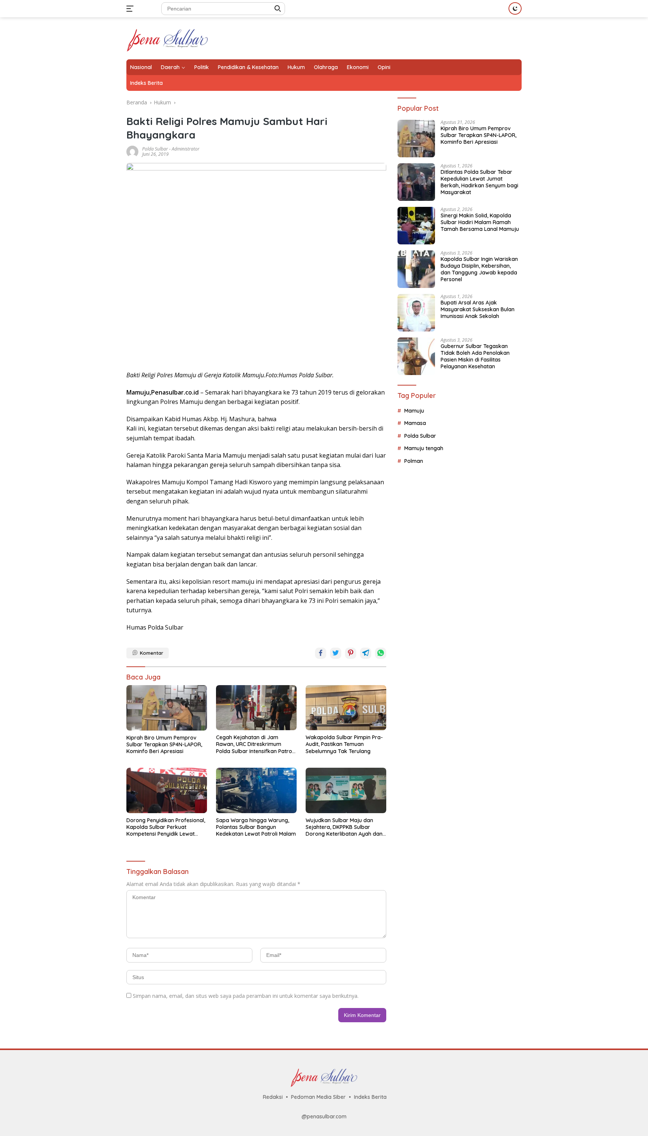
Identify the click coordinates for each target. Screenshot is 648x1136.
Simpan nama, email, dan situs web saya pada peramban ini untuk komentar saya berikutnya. (245, 995)
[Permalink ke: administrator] (132, 150)
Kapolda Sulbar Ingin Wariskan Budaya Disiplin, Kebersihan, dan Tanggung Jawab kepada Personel (479, 269)
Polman (413, 461)
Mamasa (415, 423)
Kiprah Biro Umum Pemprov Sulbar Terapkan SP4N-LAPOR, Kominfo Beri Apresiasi (164, 744)
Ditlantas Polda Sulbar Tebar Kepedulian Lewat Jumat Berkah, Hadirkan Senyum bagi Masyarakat (479, 182)
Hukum (296, 67)
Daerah (170, 67)
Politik (201, 67)
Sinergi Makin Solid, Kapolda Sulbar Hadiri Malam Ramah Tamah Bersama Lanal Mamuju (480, 222)
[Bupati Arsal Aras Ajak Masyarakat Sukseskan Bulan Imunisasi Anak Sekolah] (416, 312)
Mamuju (414, 410)
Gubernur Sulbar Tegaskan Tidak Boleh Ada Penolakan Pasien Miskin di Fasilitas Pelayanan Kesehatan (475, 356)
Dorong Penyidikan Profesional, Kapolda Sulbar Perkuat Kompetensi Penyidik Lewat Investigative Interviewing (165, 827)
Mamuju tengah (423, 448)
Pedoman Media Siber (318, 1097)
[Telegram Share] (365, 653)
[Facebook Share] (320, 653)
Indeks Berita (146, 83)
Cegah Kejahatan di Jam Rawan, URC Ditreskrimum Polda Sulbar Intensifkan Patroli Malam (255, 744)
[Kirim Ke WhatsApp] (380, 653)
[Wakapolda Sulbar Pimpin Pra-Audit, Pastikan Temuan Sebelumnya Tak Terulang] (346, 707)
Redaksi (273, 1097)
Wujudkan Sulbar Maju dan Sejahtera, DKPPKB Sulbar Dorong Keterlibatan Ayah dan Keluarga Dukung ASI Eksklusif (344, 827)
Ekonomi (358, 67)
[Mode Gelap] (515, 8)
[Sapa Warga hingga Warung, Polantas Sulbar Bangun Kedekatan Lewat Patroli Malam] (256, 790)
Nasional (141, 67)
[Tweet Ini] (335, 653)
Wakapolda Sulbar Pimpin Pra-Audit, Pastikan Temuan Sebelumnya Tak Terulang (344, 744)
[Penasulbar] (167, 37)
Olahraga (326, 67)
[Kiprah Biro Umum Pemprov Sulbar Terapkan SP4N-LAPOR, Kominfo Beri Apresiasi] (166, 708)
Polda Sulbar (155, 149)
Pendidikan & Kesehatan (248, 67)
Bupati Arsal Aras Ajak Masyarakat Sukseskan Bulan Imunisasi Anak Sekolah (477, 309)
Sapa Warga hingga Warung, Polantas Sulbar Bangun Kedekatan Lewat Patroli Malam (256, 827)
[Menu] (131, 8)
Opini (384, 67)
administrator (186, 149)
